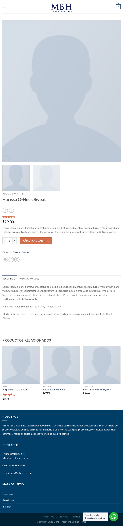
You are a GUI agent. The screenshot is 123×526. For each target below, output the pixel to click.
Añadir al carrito (36, 240)
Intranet (6, 506)
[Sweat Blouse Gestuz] (61, 365)
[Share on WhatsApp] (5, 259)
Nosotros (7, 493)
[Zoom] (7, 158)
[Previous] (9, 91)
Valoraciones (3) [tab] (29, 278)
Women (25, 252)
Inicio (5, 194)
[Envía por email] (17, 259)
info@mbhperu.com (21, 472)
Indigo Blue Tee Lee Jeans (15, 389)
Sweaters (18, 194)
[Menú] (4, 7)
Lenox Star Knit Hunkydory (97, 389)
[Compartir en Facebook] (11, 259)
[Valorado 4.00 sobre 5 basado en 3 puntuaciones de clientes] (61, 216)
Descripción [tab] (9, 278)
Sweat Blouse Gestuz (54, 389)
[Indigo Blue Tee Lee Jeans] (21, 365)
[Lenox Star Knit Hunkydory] (102, 365)
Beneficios (8, 500)
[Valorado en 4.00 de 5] (8, 394)
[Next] (114, 91)
